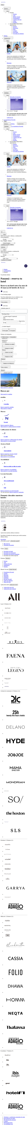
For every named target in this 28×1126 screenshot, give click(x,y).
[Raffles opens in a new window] (8, 610)
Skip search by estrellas (6, 394)
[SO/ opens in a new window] (15, 806)
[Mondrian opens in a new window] (15, 788)
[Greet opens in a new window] (8, 1085)
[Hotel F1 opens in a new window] (15, 1099)
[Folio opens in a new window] (15, 978)
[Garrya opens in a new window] (15, 894)
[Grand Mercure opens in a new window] (8, 899)
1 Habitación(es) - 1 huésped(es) (8, 337)
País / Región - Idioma (6, 241)
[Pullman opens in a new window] (8, 856)
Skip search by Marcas (6, 408)
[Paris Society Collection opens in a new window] (6, 823)
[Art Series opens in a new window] (8, 851)
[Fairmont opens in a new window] (8, 634)
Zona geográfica (5, 237)
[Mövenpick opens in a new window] (8, 870)
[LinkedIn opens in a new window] (5, 530)
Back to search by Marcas (7, 425)
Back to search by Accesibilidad (8, 469)
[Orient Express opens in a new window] (8, 615)
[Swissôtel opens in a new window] (8, 861)
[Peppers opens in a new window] (8, 875)
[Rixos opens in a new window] (15, 648)
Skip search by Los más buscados (9, 471)
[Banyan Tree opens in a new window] (8, 620)
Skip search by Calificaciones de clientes (11, 426)
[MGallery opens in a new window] (8, 629)
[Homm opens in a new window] (15, 1006)
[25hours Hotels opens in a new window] (15, 719)
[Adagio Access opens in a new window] (15, 1113)
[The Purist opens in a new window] (6, 684)
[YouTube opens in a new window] (5, 528)
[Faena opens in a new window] (15, 662)
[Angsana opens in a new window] (8, 866)
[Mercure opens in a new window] (8, 932)
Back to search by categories (17, 492)
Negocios (9, 82)
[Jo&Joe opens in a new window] (15, 761)
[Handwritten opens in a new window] (15, 951)
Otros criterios (4, 367)
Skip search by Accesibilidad (8, 456)
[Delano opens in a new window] (15, 733)
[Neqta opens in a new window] (15, 1020)
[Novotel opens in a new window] (8, 927)
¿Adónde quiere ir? (5, 308)
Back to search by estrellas (7, 407)
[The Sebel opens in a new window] (8, 880)
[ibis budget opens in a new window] (15, 1080)
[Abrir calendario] (4, 318)
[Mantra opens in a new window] (8, 922)
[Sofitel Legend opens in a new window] (8, 624)
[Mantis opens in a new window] (8, 846)
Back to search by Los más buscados (10, 490)
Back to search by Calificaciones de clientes (11, 439)
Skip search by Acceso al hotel (8, 441)
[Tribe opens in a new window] (8, 937)
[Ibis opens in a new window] (8, 1062)
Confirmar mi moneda (6, 260)
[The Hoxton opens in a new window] (15, 819)
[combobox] (14, 311)
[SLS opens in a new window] (15, 837)
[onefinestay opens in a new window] (6, 687)
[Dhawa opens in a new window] (15, 992)
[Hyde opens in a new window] (15, 747)
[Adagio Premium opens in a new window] (15, 913)
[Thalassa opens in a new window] (15, 1033)
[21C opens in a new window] (15, 706)
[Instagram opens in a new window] (5, 526)
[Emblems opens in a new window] (8, 680)
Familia (8, 53)
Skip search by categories (7, 387)
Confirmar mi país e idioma (7, 244)
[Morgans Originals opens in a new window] (6, 792)
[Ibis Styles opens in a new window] (8, 1066)
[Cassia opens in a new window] (15, 964)
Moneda (3, 256)
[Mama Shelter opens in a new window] (15, 775)
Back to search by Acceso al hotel (9, 454)
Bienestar (9, 63)
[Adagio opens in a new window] (15, 1047)
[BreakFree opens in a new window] (8, 1057)
